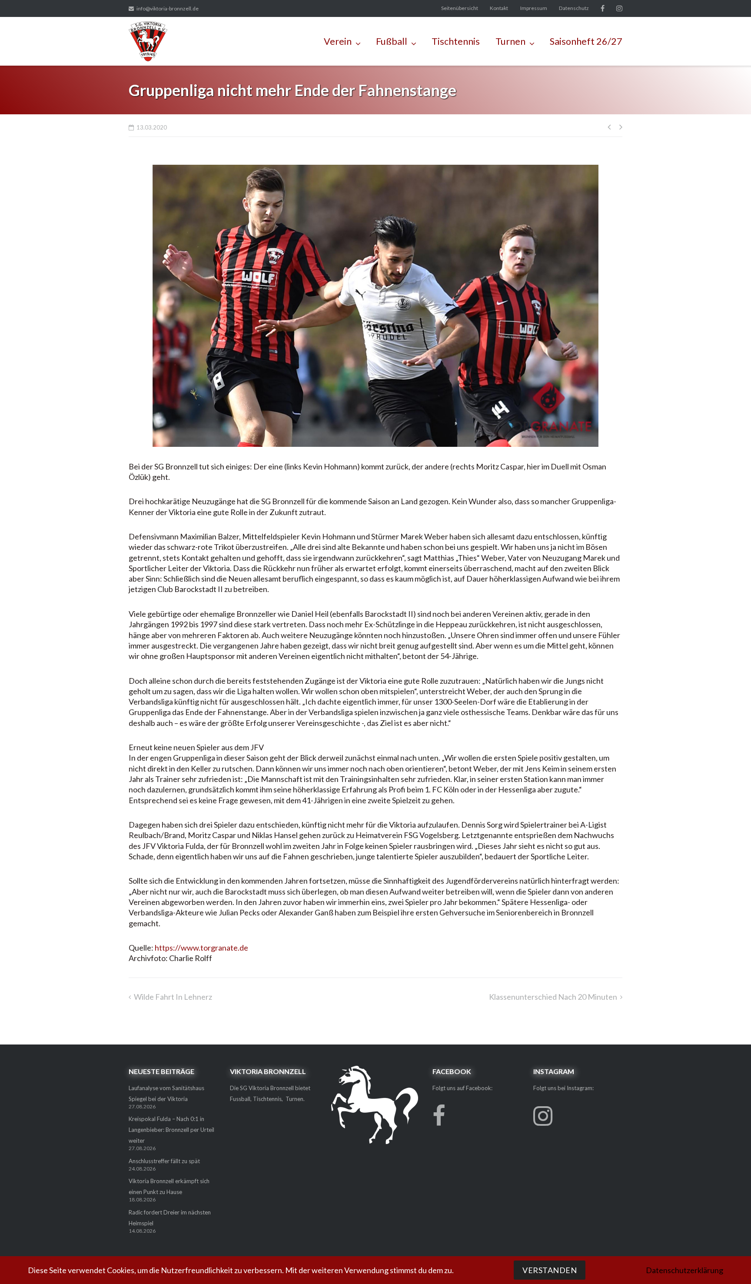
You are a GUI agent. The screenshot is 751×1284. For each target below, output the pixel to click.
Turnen (510, 41)
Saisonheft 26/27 (586, 41)
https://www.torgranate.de (201, 947)
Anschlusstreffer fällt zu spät (164, 1161)
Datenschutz (574, 8)
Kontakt (499, 8)
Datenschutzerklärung (684, 1270)
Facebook (603, 8)
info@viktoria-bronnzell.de (167, 8)
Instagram (619, 8)
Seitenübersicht (459, 8)
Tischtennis (456, 41)
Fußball (391, 41)
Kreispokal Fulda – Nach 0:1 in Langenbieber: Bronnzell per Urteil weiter (171, 1129)
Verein (338, 41)
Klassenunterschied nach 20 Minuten (553, 996)
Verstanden (549, 1270)
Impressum (533, 8)
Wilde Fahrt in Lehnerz (173, 996)
